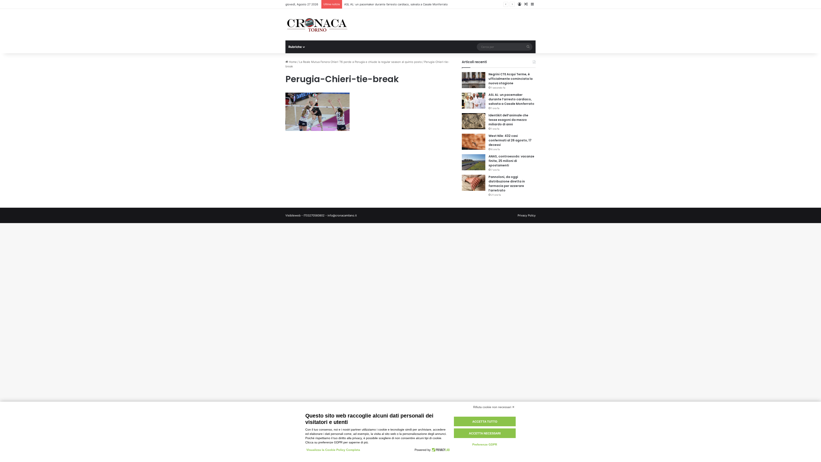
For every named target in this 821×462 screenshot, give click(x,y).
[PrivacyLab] (440, 450)
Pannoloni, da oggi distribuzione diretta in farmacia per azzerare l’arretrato (507, 183)
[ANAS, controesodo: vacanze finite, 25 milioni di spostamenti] (473, 162)
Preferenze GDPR (484, 444)
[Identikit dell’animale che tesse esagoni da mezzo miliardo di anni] (473, 121)
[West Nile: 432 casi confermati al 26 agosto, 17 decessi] (473, 142)
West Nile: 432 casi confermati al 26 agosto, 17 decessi (510, 140)
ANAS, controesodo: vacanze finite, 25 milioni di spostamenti (511, 160)
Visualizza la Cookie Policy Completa (333, 450)
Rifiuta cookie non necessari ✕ (494, 407)
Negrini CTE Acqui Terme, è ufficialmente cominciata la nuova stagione (511, 78)
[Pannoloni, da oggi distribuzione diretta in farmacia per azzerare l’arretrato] (473, 183)
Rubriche (295, 47)
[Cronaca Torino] (317, 24)
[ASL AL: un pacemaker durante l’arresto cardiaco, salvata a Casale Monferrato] (473, 101)
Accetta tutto (484, 421)
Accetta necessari (485, 433)
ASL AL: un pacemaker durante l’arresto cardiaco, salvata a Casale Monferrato (396, 4)
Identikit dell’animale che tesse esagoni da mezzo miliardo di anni (508, 119)
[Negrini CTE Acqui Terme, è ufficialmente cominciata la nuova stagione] (473, 80)
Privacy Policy (527, 215)
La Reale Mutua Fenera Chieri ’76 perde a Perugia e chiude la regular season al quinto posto (360, 62)
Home (292, 62)
